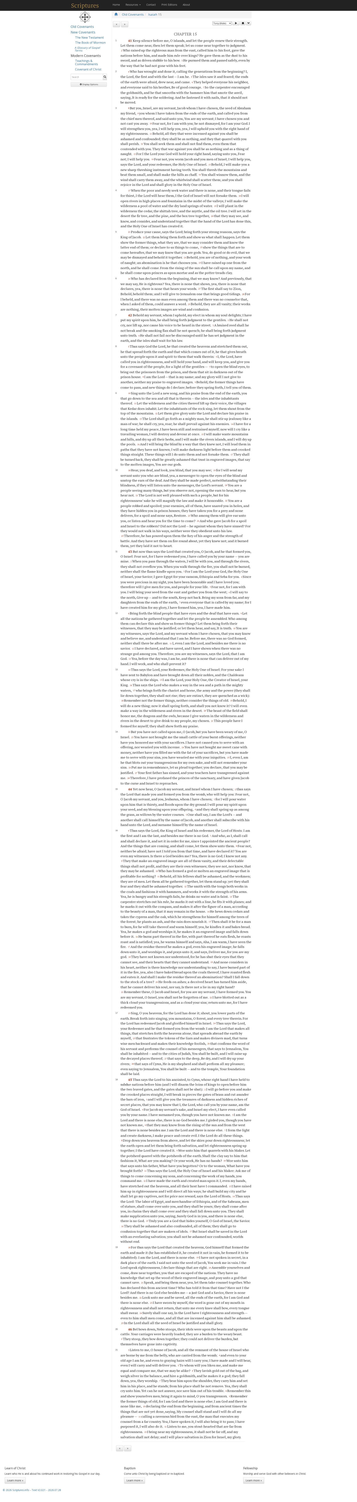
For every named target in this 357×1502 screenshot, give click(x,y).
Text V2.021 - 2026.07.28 (46, 1490)
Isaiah (152, 14)
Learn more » (15, 1480)
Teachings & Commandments (86, 62)
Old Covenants (82, 26)
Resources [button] (132, 4)
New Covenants (83, 32)
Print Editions (169, 4)
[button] (89, 84)
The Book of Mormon (90, 43)
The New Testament (89, 38)
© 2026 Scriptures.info (16, 1490)
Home (116, 4)
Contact (151, 4)
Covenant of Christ (88, 69)
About (186, 4)
